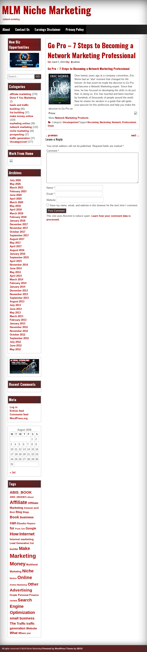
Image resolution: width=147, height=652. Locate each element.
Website (51, 200)
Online (24, 577)
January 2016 (17, 253)
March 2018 (16, 213)
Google (31, 528)
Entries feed (17, 410)
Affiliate (18, 502)
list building (17, 112)
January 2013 (17, 323)
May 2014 (15, 272)
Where (22, 633)
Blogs (26, 512)
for (12, 528)
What (14, 633)
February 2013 (18, 319)
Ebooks (21, 523)
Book (14, 517)
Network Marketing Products (71, 117)
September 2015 (19, 257)
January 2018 (17, 220)
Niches (13, 578)
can (13, 523)
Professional (129, 122)
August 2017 (17, 239)
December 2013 (19, 290)
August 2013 (17, 301)
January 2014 (17, 286)
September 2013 (19, 297)
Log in (13, 407)
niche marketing (19, 130)
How (14, 534)
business (26, 517)
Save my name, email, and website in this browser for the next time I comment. (94, 205)
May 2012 (15, 349)
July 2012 (15, 341)
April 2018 (16, 209)
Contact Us (22, 29)
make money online (21, 116)
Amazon (28, 508)
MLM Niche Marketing (46, 9)
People (13, 595)
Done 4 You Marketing (23, 97)
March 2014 (16, 279)
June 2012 (16, 345)
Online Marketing (18, 585)
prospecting (17, 134)
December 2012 (19, 327)
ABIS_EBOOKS (18, 497)
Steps (51, 125)
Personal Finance (28, 595)
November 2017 (19, 228)
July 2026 (15, 180)
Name (51, 187)
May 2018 (15, 206)
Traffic (21, 623)
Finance (31, 523)
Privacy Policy (75, 29)
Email (51, 193)
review (13, 600)
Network (116, 122)
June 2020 (16, 195)
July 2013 (15, 305)
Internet (26, 534)
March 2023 (16, 187)
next (135, 135)
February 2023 (18, 191)
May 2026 (15, 183)
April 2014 (16, 275)
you (29, 633)
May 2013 (15, 312)
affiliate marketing (20, 94)
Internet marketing (22, 539)
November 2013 (19, 294)
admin (76, 62)
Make (24, 548)
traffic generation (20, 138)
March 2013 (16, 316)
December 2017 (19, 224)
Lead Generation (19, 543)
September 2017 (19, 235)
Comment (53, 150)
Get (23, 529)
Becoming (93, 122)
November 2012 (19, 331)
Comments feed (19, 414)
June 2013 (16, 309)
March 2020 (16, 202)
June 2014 (16, 268)
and (36, 507)
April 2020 (16, 198)
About (6, 29)
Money (17, 564)
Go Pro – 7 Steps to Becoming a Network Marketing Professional (88, 68)
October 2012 (17, 334)
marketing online (20, 123)
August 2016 (17, 250)
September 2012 (19, 338)
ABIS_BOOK (21, 492)
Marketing (105, 122)
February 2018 (18, 217)
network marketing (21, 127)
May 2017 (15, 242)
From (17, 529)
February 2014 (18, 283)
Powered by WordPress (54, 648)
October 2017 (17, 231)
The (13, 623)
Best (12, 512)
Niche (27, 571)
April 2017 (16, 246)
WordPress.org (19, 418)
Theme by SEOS (74, 648)
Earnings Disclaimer (48, 29)
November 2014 (19, 264)
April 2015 (16, 261)
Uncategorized (70, 122)
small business (22, 618)
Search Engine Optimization (22, 606)
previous (52, 135)
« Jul (13, 472)
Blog (19, 512)
